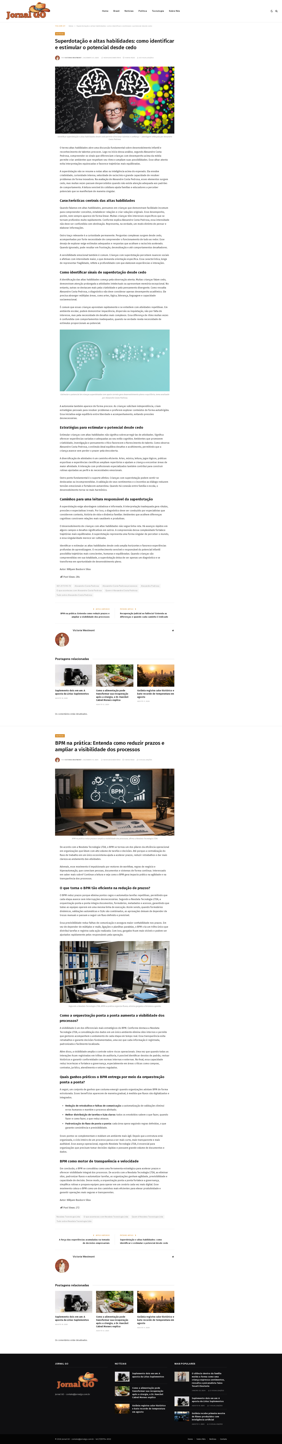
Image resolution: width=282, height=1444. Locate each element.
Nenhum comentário (112, 58)
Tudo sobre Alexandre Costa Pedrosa (74, 595)
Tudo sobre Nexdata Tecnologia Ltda (74, 1221)
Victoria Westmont (73, 58)
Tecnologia (158, 11)
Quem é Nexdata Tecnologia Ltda (147, 1217)
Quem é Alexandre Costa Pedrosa (121, 590)
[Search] (276, 11)
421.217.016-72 (64, 586)
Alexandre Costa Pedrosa (87, 586)
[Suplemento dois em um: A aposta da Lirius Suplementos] (73, 676)
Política (143, 11)
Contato (223, 1439)
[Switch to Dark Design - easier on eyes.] (271, 11)
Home (105, 11)
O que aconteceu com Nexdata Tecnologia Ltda (106, 1217)
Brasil (116, 11)
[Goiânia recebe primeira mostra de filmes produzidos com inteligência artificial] (181, 1416)
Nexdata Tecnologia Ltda (68, 1217)
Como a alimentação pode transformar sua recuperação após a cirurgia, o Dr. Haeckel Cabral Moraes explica (112, 695)
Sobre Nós (174, 11)
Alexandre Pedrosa (150, 586)
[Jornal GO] (27, 11)
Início (71, 26)
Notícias (129, 11)
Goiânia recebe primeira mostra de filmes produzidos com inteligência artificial (208, 1416)
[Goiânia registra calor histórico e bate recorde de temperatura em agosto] (155, 676)
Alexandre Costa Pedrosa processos (120, 586)
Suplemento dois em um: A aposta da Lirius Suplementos (72, 692)
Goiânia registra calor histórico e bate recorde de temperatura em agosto (155, 693)
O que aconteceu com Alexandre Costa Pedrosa (79, 590)
